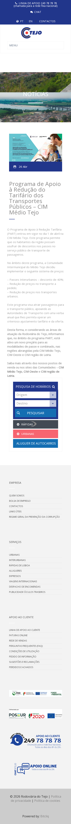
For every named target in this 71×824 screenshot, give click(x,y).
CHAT (37, 12)
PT (21, 21)
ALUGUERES (15, 570)
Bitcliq (44, 816)
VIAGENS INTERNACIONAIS (23, 581)
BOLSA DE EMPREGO (20, 500)
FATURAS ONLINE (18, 635)
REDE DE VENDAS (18, 640)
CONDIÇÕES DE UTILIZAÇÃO (24, 651)
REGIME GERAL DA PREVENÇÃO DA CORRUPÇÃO (34, 516)
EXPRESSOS (15, 576)
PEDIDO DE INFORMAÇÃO (22, 656)
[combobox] (35, 395)
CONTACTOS (47, 21)
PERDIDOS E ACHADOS (21, 667)
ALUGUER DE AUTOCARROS (36, 443)
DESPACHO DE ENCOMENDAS (24, 586)
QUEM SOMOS (16, 495)
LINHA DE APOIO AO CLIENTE (24, 630)
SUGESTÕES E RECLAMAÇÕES (24, 662)
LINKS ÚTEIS (15, 511)
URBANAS (14, 554)
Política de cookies (47, 801)
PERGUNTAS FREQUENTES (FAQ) (26, 646)
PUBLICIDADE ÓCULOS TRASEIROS (27, 592)
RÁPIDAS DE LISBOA (19, 565)
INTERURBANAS (17, 560)
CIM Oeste (31, 371)
